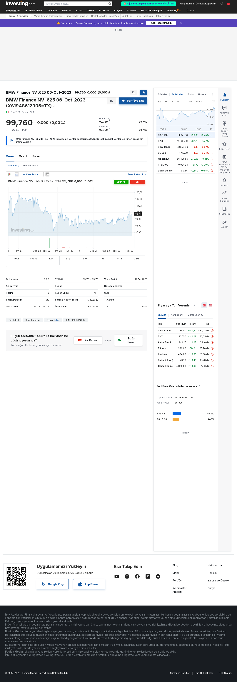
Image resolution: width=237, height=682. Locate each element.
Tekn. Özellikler (163, 16)
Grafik (23, 156)
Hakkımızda (215, 565)
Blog (175, 565)
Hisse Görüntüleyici (151, 10)
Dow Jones (164, 147)
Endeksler (177, 94)
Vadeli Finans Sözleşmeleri (48, 16)
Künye (212, 588)
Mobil (176, 572)
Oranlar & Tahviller (18, 16)
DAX (160, 141)
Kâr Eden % (177, 315)
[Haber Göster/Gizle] (47, 174)
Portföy (177, 580)
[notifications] (222, 3)
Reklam (212, 572)
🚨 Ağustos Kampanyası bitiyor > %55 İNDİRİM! (148, 3)
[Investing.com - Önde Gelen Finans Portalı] (20, 3)
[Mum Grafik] (10, 174)
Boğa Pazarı (131, 340)
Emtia (190, 94)
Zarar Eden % (195, 315)
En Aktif (162, 315)
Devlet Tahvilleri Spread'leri (105, 16)
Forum (36, 156)
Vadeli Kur (127, 16)
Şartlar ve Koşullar (179, 673)
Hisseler (202, 94)
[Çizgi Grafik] (17, 174)
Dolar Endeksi (165, 170)
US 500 (162, 152)
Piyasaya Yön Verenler (174, 305)
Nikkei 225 (164, 158)
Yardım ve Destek (218, 580)
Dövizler (162, 94)
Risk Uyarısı (225, 673)
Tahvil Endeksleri (144, 16)
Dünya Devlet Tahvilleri (76, 16)
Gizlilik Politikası (204, 673)
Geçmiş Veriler (31, 165)
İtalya (56, 320)
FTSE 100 (163, 164)
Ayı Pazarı (91, 340)
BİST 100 (163, 135)
